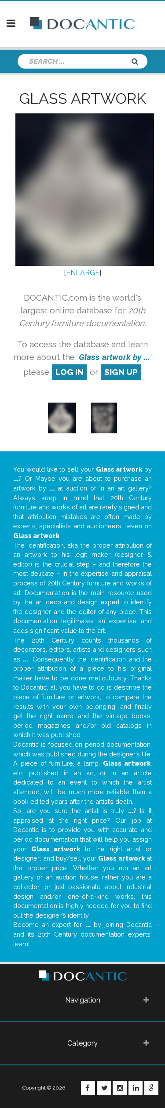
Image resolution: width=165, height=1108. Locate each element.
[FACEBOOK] (88, 1088)
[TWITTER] (104, 1088)
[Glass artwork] (62, 417)
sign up (121, 372)
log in (69, 372)
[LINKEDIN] (135, 1088)
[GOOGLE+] (151, 1088)
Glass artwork (82, 98)
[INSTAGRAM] (120, 1088)
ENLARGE (82, 273)
